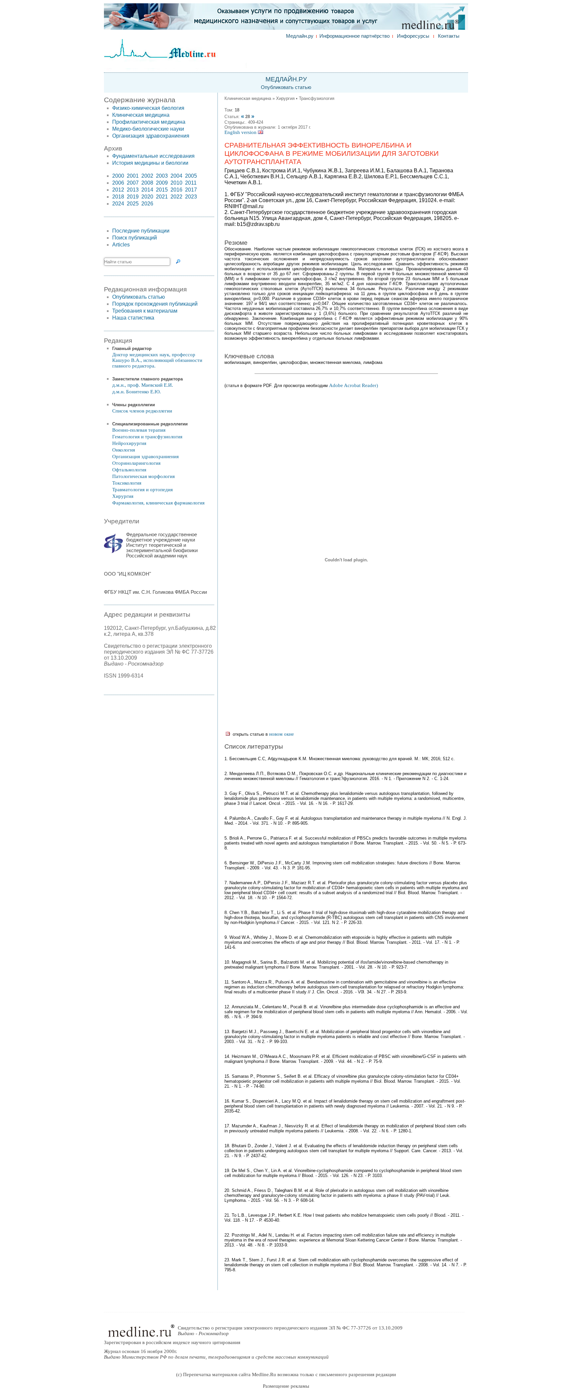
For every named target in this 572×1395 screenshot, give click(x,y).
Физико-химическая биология (148, 108)
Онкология (123, 450)
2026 (147, 203)
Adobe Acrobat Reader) (353, 385)
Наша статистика (133, 318)
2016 (176, 190)
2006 (118, 183)
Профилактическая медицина (148, 122)
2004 (176, 176)
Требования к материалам (144, 311)
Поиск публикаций (134, 237)
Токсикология (126, 483)
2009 (162, 183)
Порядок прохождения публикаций (155, 304)
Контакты (448, 36)
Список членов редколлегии (142, 411)
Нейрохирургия (129, 443)
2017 (191, 190)
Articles (121, 244)
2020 (147, 196)
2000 (118, 176)
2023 (191, 196)
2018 (118, 196)
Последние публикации (140, 231)
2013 (133, 190)
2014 (147, 190)
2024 (118, 203)
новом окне (281, 734)
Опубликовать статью (286, 87)
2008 (147, 183)
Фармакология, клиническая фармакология (158, 502)
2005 (191, 176)
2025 (133, 203)
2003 (162, 176)
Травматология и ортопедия (142, 489)
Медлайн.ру (299, 36)
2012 (118, 190)
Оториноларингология (136, 463)
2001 (133, 176)
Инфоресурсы (413, 36)
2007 (133, 183)
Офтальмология (129, 469)
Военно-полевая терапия (139, 430)
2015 (162, 190)
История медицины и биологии (150, 163)
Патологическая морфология (143, 476)
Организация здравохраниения (150, 136)
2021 (162, 196)
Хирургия (122, 496)
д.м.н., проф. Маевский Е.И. (142, 385)
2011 (191, 183)
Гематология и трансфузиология (147, 436)
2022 (176, 196)
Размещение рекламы (286, 1386)
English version (241, 132)
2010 (176, 183)
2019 (133, 196)
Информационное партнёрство (354, 36)
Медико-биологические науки (148, 129)
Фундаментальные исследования (153, 156)
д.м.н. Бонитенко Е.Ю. (136, 391)
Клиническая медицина (140, 115)
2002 (147, 176)
